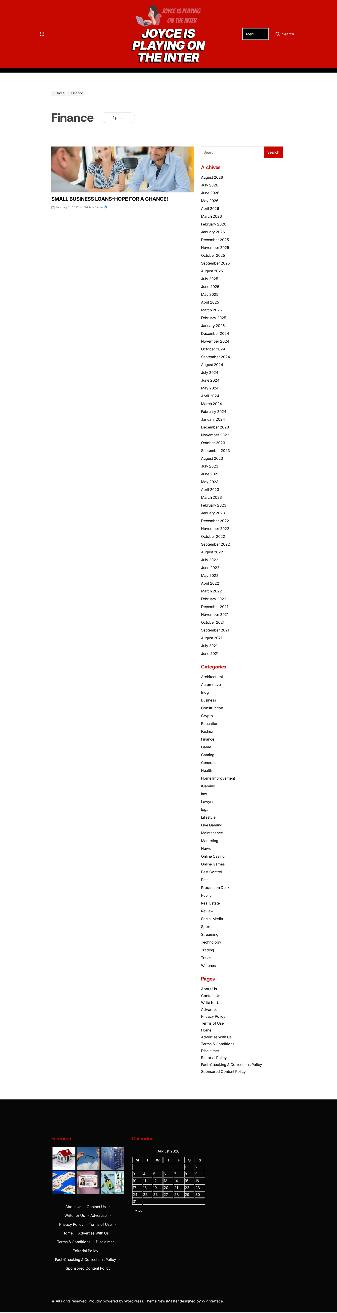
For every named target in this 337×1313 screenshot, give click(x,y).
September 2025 (215, 263)
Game (206, 747)
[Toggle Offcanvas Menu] (42, 34)
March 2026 (211, 216)
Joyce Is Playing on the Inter (169, 45)
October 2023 (213, 442)
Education (209, 723)
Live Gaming (211, 825)
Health (206, 770)
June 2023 (210, 474)
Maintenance (212, 833)
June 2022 (210, 567)
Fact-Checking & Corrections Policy (231, 1064)
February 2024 (213, 411)
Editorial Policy (214, 1057)
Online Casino (213, 856)
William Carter (93, 207)
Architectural (212, 676)
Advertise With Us (216, 1037)
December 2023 (215, 427)
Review (207, 911)
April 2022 (210, 583)
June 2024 (210, 380)
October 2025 (213, 255)
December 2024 (215, 333)
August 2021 (211, 638)
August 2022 (212, 552)
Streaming (209, 934)
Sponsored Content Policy (223, 1071)
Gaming (207, 754)
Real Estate (210, 903)
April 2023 (210, 489)
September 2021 (215, 630)
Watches (208, 965)
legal (205, 809)
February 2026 (213, 224)
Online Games (213, 864)
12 (155, 1180)
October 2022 (213, 536)
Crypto (207, 715)
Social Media (212, 918)
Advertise (209, 1009)
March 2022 (211, 591)
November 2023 (215, 435)
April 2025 (210, 302)
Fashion (207, 731)
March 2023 (211, 497)
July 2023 (209, 466)
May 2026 (209, 200)
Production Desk (216, 887)
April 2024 (210, 396)
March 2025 (211, 310)
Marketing (209, 840)
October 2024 (213, 349)
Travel (206, 957)
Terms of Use (212, 1023)
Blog (205, 692)
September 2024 (215, 357)
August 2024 (212, 364)
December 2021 (214, 606)
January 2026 (213, 232)
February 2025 (213, 318)
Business (208, 700)
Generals (208, 762)
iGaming (208, 786)
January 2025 (213, 325)
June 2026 (210, 193)
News (206, 848)
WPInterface (212, 1301)
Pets (204, 879)
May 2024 (209, 388)
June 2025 (210, 286)
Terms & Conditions (217, 1044)
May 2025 (209, 294)
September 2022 (215, 544)
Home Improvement (218, 778)
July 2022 (209, 560)
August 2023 (212, 458)
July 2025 (209, 278)
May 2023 (209, 481)
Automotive (211, 684)
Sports (206, 926)
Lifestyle (208, 817)
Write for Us (211, 1002)
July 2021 (209, 645)
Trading (207, 950)
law (204, 794)
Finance (207, 739)
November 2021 (214, 614)
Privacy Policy (213, 1016)
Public (206, 895)
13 (165, 1180)
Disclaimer (210, 1050)
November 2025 (215, 247)
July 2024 (209, 372)
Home (206, 1030)
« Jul (139, 1210)
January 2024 (213, 419)
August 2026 (212, 177)
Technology (211, 942)
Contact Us (210, 995)
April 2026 (210, 208)
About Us (209, 988)
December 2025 (215, 239)
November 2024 (215, 341)
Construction (212, 708)
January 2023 (213, 513)
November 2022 (215, 528)
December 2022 (215, 520)
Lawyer (207, 801)
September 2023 (215, 450)
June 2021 (209, 653)
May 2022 (209, 575)
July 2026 (209, 185)
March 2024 (211, 403)
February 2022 (213, 599)
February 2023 (213, 505)
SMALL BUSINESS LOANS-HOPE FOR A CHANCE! (109, 199)
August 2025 (212, 271)
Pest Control (211, 872)
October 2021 (212, 622)
